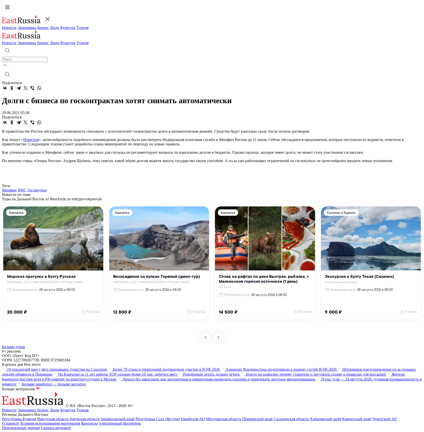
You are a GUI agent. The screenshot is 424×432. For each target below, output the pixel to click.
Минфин (9, 190)
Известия (31, 140)
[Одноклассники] (12, 88)
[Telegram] (19, 88)
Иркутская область (52, 419)
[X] (25, 88)
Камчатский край (356, 419)
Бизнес (43, 27)
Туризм (82, 27)
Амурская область (84, 419)
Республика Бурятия (19, 419)
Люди (54, 27)
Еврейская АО (193, 419)
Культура (67, 27)
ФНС (22, 190)
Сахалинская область (291, 419)
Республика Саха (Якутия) (157, 419)
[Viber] (32, 88)
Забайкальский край (117, 419)
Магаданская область (223, 419)
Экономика (26, 27)
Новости (9, 27)
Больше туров (13, 347)
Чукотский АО (384, 419)
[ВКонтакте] (5, 88)
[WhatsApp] (39, 88)
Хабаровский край (325, 419)
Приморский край (257, 419)
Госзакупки (37, 190)
